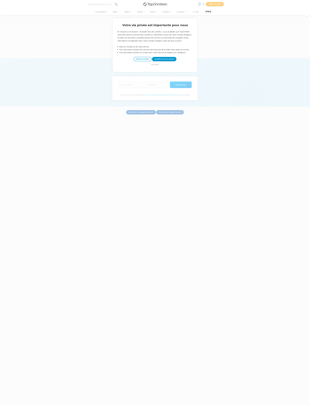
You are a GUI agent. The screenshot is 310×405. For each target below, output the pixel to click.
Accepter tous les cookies (164, 59)
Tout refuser (155, 64)
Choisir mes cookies (142, 59)
